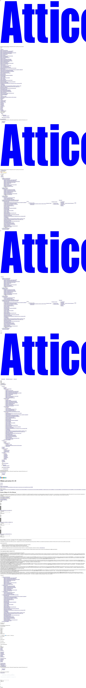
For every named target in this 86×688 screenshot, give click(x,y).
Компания (5, 454)
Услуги (5, 442)
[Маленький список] (0, 501)
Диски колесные (8, 408)
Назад (6, 387)
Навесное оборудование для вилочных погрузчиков (14, 413)
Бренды (1, 649)
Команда (1, 655)
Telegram (3, 122)
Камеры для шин (8, 400)
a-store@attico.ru (3, 666)
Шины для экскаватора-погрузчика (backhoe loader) (33, 489)
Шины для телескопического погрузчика (65, 489)
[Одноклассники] (2, 477)
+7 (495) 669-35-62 (3, 170)
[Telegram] (5, 477)
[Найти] (1, 48)
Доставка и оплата (7, 450)
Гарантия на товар (3, 658)
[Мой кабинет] (0, 332)
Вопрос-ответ (2, 664)
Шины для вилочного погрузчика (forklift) (6, 489)
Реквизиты (2, 652)
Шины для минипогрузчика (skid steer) (19, 489)
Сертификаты (2, 654)
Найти (1, 681)
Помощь (1, 661)
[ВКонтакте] (0, 477)
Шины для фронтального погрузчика (46, 489)
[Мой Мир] (3, 477)
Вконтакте (3, 121)
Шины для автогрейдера (75, 489)
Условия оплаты (2, 663)
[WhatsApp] (4, 477)
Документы (2, 653)
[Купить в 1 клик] (0, 515)
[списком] (1, 500)
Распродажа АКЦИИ (29, 487)
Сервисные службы (9, 444)
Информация (2, 656)
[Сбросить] (1, 646)
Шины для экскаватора (55, 489)
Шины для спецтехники (9, 390)
